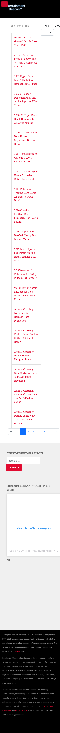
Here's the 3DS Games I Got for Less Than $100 (25, 41)
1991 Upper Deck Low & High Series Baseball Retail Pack (26, 80)
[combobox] (23, 460)
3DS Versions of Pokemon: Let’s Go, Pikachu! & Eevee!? (25, 274)
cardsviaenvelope (43, 550)
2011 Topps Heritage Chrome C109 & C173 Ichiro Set (25, 157)
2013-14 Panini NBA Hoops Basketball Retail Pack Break (25, 175)
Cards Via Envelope (20, 550)
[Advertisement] (30, 593)
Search (15, 467)
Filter (47, 25)
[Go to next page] (50, 431)
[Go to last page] (56, 431)
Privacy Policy (21, 710)
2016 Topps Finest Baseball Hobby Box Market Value (25, 235)
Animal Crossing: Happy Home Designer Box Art (24, 355)
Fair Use (17, 651)
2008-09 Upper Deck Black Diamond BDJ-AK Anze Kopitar (25, 119)
